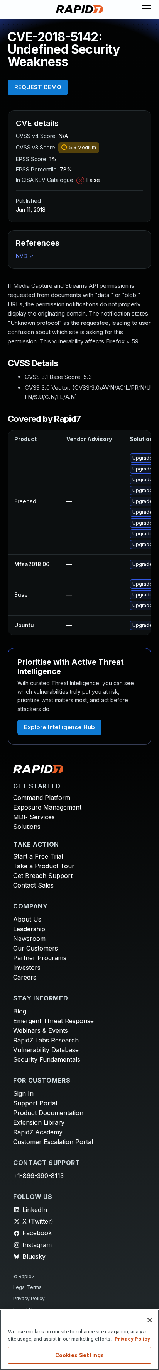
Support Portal (35, 1103)
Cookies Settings (79, 1355)
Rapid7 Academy (38, 1132)
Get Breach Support (43, 875)
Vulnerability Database (46, 1050)
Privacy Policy (29, 1298)
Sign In (23, 1093)
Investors (27, 967)
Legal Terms (27, 1287)
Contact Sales (33, 885)
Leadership (29, 929)
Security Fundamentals (46, 1059)
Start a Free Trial (38, 856)
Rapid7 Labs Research (46, 1040)
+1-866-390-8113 (38, 1176)
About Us (27, 919)
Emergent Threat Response (53, 1021)
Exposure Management (47, 807)
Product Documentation (48, 1113)
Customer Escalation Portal (53, 1142)
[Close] (149, 1320)
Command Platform (41, 797)
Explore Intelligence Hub (59, 727)
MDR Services (34, 817)
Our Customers (35, 948)
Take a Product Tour (43, 866)
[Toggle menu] (146, 9)
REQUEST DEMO (37, 87)
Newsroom (29, 938)
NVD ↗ (25, 256)
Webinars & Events (40, 1030)
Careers (24, 977)
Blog (19, 1011)
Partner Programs (39, 958)
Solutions (27, 826)
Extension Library (38, 1122)
